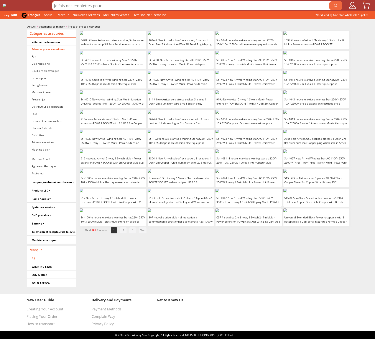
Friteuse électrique (43, 142)
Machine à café (41, 159)
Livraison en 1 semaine (149, 15)
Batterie (37, 223)
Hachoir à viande (42, 128)
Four (34, 114)
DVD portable (40, 215)
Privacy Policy (103, 323)
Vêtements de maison (52, 26)
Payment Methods (107, 309)
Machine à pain (41, 149)
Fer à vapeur (39, 78)
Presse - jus (39, 99)
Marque (63, 15)
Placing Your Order (42, 316)
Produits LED (40, 190)
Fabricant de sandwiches (46, 121)
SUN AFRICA (39, 275)
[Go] (335, 5)
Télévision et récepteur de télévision (54, 232)
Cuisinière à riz (41, 64)
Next (142, 230)
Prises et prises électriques (84, 26)
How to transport (40, 323)
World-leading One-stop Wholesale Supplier (342, 15)
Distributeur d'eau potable (47, 106)
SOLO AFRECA (41, 283)
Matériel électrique (44, 240)
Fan (34, 56)
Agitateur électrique (44, 166)
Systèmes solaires (43, 207)
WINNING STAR (42, 267)
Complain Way (103, 316)
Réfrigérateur (40, 85)
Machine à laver (41, 92)
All (33, 258)
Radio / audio (40, 199)
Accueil (49, 15)
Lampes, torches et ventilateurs (52, 182)
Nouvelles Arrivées (86, 15)
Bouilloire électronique (45, 71)
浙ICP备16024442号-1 (247, 335)
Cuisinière (38, 135)
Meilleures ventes (116, 15)
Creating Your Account (44, 309)
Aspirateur (38, 173)
